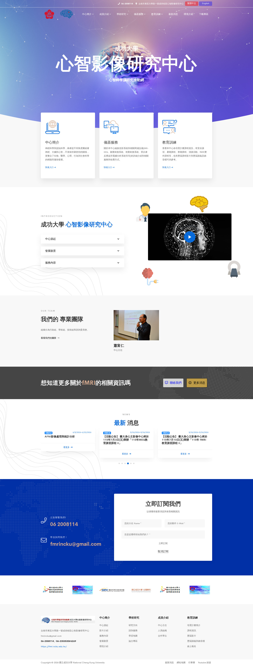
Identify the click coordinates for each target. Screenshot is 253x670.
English (205, 3)
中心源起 (50, 238)
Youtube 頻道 (204, 662)
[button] (119, 463)
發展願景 (50, 250)
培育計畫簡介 (193, 625)
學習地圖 (133, 635)
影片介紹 (103, 630)
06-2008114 (47, 641)
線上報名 (191, 646)
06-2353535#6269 (66, 641)
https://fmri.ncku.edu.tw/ (54, 646)
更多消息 (199, 383)
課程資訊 (191, 630)
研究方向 (133, 625)
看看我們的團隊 (49, 338)
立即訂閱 (163, 543)
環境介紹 (103, 646)
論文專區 (133, 641)
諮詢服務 (133, 630)
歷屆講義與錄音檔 (196, 641)
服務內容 (50, 262)
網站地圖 (181, 662)
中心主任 (162, 625)
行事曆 (191, 662)
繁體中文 (191, 3)
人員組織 (162, 630)
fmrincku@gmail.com (51, 635)
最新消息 (169, 662)
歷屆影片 (191, 635)
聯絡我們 (175, 383)
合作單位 (162, 635)
